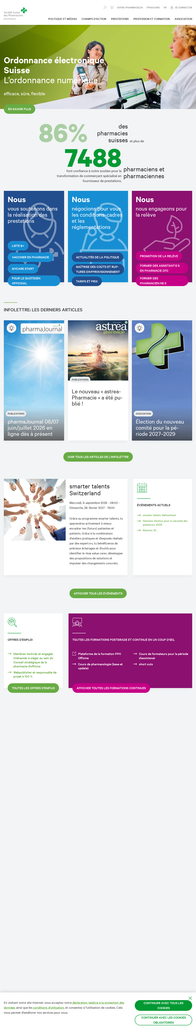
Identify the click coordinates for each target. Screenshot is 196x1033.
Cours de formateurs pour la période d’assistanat (163, 656)
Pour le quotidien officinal (26, 280)
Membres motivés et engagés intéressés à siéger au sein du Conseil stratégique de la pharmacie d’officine (33, 660)
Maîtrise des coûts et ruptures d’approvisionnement (98, 269)
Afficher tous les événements (98, 593)
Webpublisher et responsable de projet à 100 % (34, 674)
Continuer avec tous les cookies (163, 1005)
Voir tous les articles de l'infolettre (98, 457)
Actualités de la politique (97, 257)
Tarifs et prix (87, 281)
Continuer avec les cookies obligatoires (163, 1019)
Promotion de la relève (159, 256)
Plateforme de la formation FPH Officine (99, 656)
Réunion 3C (150, 530)
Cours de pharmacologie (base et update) (100, 666)
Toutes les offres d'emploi (33, 688)
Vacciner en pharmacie (30, 257)
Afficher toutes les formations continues (111, 688)
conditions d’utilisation (48, 1007)
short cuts (146, 664)
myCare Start (23, 269)
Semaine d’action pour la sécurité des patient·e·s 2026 (165, 522)
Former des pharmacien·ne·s (153, 280)
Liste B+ (18, 246)
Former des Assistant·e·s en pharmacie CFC (160, 268)
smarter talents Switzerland (159, 515)
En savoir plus (19, 109)
